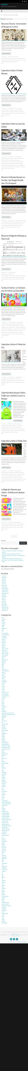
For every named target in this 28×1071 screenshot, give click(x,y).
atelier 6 (3, 647)
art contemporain (5, 634)
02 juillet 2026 (11, 156)
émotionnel (3, 428)
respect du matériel (21, 113)
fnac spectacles (5, 724)
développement (22, 327)
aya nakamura (4, 659)
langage (15, 329)
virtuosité (15, 227)
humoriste (4, 741)
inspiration (3, 113)
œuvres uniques (14, 479)
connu (3, 684)
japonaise (4, 755)
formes (6, 477)
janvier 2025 (4, 605)
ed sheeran (4, 706)
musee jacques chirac (6, 803)
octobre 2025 (4, 591)
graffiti (3, 735)
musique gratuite (5, 824)
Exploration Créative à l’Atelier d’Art (14, 441)
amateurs (4, 378)
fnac (3, 722)
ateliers (2, 160)
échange (21, 161)
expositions (4, 716)
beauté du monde (4, 474)
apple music (4, 628)
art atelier (10, 472)
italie (9, 60)
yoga (3, 918)
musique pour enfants (17, 430)
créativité (3, 111)
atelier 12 (4, 642)
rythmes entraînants (11, 332)
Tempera (19, 942)
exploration (17, 111)
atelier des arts (18, 378)
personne (4, 849)
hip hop (3, 739)
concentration (17, 275)
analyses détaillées (6, 222)
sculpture (4, 871)
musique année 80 (6, 813)
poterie (17, 166)
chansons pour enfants (19, 324)
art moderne (4, 637)
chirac (3, 678)
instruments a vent (6, 747)
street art (4, 888)
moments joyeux (10, 330)
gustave (3, 738)
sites (3, 876)
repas (3, 860)
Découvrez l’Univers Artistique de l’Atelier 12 (11, 554)
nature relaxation (5, 835)
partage (2, 332)
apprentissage (5, 58)
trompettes (4, 910)
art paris (3, 639)
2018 (3, 617)
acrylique (4, 619)
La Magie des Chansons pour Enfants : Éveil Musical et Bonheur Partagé (13, 492)
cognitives (22, 325)
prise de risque (14, 113)
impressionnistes (5, 744)
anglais (3, 625)
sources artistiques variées (15, 480)
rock (3, 861)
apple (3, 626)
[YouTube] (23, 1)
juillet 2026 (4, 577)
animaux (7, 324)
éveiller (6, 329)
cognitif (9, 425)
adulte (3, 620)
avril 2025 (4, 601)
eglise (3, 708)
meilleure (4, 785)
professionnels (21, 382)
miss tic (3, 793)
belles (3, 666)
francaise (4, 727)
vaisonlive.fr (4, 4)
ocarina (24, 60)
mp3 (3, 799)
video (3, 915)
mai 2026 (4, 580)
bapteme (4, 661)
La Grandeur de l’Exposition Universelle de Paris (12, 558)
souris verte (20, 332)
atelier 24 (4, 645)
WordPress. (24, 942)
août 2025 (4, 594)
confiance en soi (12, 327)
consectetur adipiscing (15, 934)
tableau (3, 891)
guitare (3, 736)
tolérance (18, 334)
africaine (3, 623)
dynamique (7, 475)
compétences (7, 160)
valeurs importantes (5, 335)
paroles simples (17, 525)
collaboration (20, 110)
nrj (2, 836)
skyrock (3, 877)
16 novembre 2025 (12, 322)
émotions (12, 380)
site (2, 874)
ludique (2, 279)
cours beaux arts (5, 692)
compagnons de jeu (5, 327)
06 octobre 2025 (12, 377)
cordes (3, 689)
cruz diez (4, 697)
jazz (2, 756)
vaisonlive (4, 56)
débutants (11, 277)
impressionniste (5, 742)
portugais (4, 855)
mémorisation (11, 525)
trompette (4, 908)
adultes (3, 622)
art (2, 631)
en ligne (22, 277)
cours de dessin (5, 694)
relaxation (16, 279)
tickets (3, 901)
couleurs (15, 474)
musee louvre (4, 805)
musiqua (3, 808)
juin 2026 (4, 579)
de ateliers (18, 161)
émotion (5, 223)
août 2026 (4, 576)
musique (17, 56)
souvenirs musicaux (4, 334)
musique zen (4, 832)
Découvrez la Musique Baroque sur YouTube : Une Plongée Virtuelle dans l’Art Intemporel (13, 180)
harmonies (21, 223)
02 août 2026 (11, 56)
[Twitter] (24, 1)
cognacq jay (4, 681)
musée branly (4, 800)
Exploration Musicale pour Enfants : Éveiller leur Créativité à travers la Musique (13, 396)
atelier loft (4, 650)
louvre (3, 771)
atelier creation (5, 648)
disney (3, 705)
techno (3, 893)
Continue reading (5, 53)
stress (3, 890)
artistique (21, 158)
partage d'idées (8, 113)
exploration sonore (12, 428)
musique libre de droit (6, 825)
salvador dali (4, 866)
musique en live (5, 822)
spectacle (4, 882)
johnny (3, 761)
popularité (3, 61)
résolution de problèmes (9, 432)
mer (2, 788)
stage (3, 886)
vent (16, 61)
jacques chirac (5, 753)
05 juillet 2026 (11, 108)
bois (2, 667)
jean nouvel (4, 758)
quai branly (4, 857)
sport (3, 883)
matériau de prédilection (6, 479)
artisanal (10, 158)
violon (3, 916)
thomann (4, 897)
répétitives (11, 527)
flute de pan (4, 721)
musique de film (5, 818)
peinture (3, 846)
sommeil (3, 880)
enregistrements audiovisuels (13, 223)
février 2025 (4, 604)
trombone (4, 907)
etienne (3, 710)
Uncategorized (18, 156)
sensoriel (16, 432)
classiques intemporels (15, 325)
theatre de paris (5, 896)
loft (2, 769)
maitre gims (4, 772)
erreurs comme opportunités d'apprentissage (13, 163)
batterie (3, 663)
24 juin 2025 (11, 423)
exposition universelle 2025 (8, 713)
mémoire (7, 430)
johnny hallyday (5, 763)
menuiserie (7, 166)
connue (3, 686)
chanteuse (4, 677)
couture (9, 161)
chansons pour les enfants (6, 325)
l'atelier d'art (20, 477)
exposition (4, 711)
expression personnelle (5, 165)
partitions (10, 279)
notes (21, 60)
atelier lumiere (5, 652)
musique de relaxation (6, 819)
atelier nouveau (19, 108)
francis (3, 731)
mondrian (4, 794)
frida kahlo (4, 733)
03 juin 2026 (11, 220)
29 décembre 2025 (12, 272)
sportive (3, 885)
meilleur (3, 783)
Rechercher (3, 540)
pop (2, 854)
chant (3, 675)
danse (3, 702)
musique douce (5, 821)
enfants (2, 329)
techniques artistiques (5, 115)
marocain (4, 778)
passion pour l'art (13, 166)
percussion (4, 847)
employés (3, 163)
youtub (3, 919)
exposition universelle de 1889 (8, 714)
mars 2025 (4, 602)
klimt (3, 766)
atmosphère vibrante (20, 472)
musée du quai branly (6, 802)
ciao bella (4, 680)
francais (3, 725)
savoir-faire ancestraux (5, 168)
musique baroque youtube (13, 225)
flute (3, 719)
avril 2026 (4, 582)
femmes (3, 717)
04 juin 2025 (11, 470)
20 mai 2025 (11, 522)
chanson (4, 274)
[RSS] (26, 1)
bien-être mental (11, 275)
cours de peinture (5, 695)
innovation (22, 111)
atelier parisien (5, 655)
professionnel (22, 166)
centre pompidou (5, 670)
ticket (3, 899)
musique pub (4, 827)
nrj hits (3, 838)
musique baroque (18, 220)
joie (13, 329)
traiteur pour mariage (6, 905)
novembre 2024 (5, 608)
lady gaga (4, 767)
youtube (23, 220)
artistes (9, 110)
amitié (4, 324)
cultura (3, 699)
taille (14, 61)
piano (13, 274)
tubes (3, 912)
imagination (23, 165)
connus (3, 688)
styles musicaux (21, 279)
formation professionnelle (15, 165)
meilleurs (4, 786)
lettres (12, 60)
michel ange (4, 791)
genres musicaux (11, 58)
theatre (3, 894)
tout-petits (22, 334)
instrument (17, 58)
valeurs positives (4, 528)
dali (2, 700)
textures (21, 480)
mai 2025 (4, 599)
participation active (5, 527)
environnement (17, 380)
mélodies (5, 330)
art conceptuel (5, 633)
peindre (3, 844)
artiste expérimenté (15, 158)
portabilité (8, 61)
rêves (6, 332)
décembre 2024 (5, 607)
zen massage (4, 923)
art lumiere (4, 636)
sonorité (11, 61)
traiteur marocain (5, 902)
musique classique (6, 816)
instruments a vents (6, 749)
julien (3, 764)
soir (2, 879)
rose (3, 865)
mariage (3, 777)
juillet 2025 (4, 596)
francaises (4, 728)
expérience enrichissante (10, 111)
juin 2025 (4, 598)
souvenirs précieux (12, 334)
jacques (3, 752)
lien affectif (20, 329)
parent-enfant (20, 330)
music (7, 274)
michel (3, 789)
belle (3, 664)
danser (3, 703)
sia (2, 872)
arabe (3, 630)
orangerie (4, 840)
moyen (3, 797)
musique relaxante (6, 829)
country (3, 691)
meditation (4, 782)
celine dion (4, 669)
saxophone (4, 868)
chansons (4, 674)
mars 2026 (4, 583)
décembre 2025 (5, 588)
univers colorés (20, 527)
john (3, 760)
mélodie (14, 60)
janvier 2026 (4, 587)
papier (3, 843)
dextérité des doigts (17, 277)
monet (3, 796)
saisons (16, 332)
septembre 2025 (5, 593)
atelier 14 (4, 644)
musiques (4, 833)
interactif (3, 525)
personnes (4, 851)
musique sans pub (5, 830)
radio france (4, 858)
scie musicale (4, 869)
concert (3, 683)
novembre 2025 (5, 590)
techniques (12, 168)
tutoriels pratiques (9, 227)
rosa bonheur (4, 863)
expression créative (20, 428)
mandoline (4, 774)
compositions (18, 222)
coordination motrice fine (6, 427)
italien (3, 750)
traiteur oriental (5, 904)
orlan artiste (4, 841)
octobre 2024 (4, 610)
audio (3, 658)
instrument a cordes (6, 746)
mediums (3, 166)
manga (3, 775)
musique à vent (5, 811)
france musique (5, 730)
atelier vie (4, 656)
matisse (3, 780)
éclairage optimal (13, 475)
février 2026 (4, 585)
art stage (4, 641)
